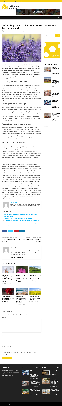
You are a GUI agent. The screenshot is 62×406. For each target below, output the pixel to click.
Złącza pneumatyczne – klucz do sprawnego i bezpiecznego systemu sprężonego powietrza (35, 391)
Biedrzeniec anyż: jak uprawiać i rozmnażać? (14, 225)
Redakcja (32, 1)
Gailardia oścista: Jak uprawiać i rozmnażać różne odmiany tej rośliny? (35, 278)
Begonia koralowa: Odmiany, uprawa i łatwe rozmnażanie (18, 218)
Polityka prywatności (22, 1)
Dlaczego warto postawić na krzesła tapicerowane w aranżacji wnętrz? (54, 391)
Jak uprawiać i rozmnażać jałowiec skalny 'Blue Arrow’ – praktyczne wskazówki (21, 299)
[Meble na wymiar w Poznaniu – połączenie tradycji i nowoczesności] (46, 371)
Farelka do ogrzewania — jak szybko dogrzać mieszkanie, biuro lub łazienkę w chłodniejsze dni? (55, 70)
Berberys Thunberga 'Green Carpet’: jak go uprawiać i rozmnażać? (20, 224)
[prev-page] (45, 125)
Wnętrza (30, 18)
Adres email (5, 340)
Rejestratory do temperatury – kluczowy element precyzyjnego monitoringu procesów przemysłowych (55, 104)
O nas (28, 1)
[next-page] (47, 125)
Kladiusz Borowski (8, 31)
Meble (44, 368)
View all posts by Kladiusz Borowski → (18, 257)
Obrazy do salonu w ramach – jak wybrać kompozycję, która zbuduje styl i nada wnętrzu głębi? (56, 116)
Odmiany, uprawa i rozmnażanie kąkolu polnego (34, 298)
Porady (17, 18)
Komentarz (5, 317)
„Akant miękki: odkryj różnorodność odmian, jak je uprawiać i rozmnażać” (8, 299)
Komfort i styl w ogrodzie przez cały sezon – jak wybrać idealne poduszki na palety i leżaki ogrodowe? (54, 381)
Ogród (10, 18)
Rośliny (23, 18)
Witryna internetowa (7, 346)
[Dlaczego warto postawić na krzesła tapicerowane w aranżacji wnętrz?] (46, 389)
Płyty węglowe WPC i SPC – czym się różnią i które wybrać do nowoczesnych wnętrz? (35, 383)
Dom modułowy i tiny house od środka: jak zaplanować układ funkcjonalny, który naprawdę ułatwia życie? (56, 81)
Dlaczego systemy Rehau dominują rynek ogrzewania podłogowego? (56, 92)
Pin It (17, 230)
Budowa (5, 18)
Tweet (11, 230)
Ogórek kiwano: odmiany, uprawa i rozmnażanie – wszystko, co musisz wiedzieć (7, 278)
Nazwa (4, 335)
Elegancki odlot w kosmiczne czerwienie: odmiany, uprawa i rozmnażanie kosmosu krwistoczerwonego (22, 279)
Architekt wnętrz (13, 1)
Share (5, 230)
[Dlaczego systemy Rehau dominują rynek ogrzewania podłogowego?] (47, 91)
